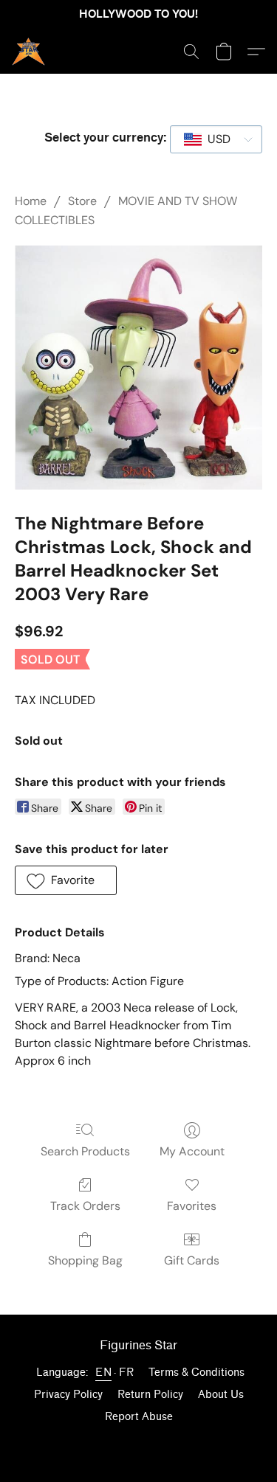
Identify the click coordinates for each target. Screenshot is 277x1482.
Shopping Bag (85, 1260)
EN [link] (103, 1372)
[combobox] (216, 139)
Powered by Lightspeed (139, 1442)
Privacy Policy (68, 1394)
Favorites (191, 1206)
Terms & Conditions (196, 1372)
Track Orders (85, 1206)
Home (31, 201)
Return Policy (150, 1394)
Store (82, 201)
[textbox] (214, 139)
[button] (29, 51)
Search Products (85, 1151)
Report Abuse (139, 1416)
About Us (221, 1394)
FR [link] (126, 1372)
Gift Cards (191, 1260)
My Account (192, 1151)
